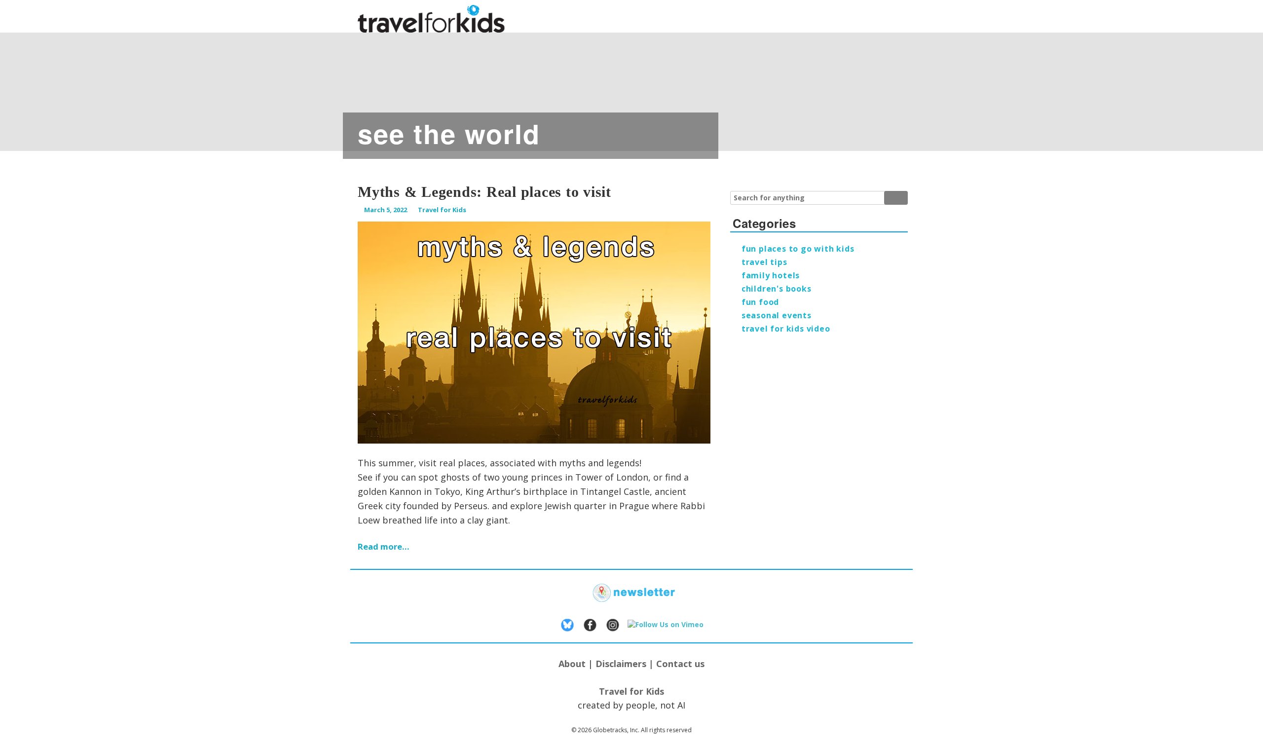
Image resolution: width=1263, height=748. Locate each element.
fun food (760, 302)
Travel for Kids (442, 209)
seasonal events (777, 315)
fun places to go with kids (798, 248)
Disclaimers (620, 664)
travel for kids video (786, 328)
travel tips (764, 262)
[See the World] (394, 86)
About (572, 664)
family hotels (771, 275)
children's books (777, 288)
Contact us (680, 664)
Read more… (383, 546)
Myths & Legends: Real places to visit (484, 192)
